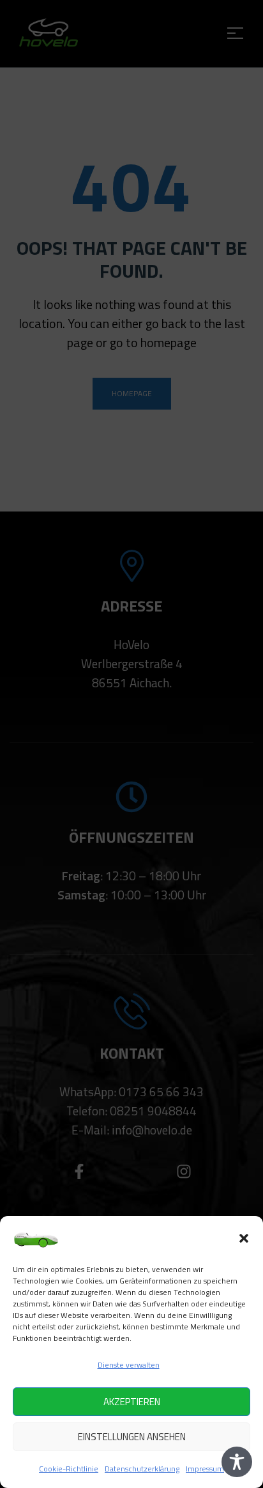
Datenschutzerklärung (142, 1469)
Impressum (205, 1469)
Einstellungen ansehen (132, 1436)
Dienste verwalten (129, 1365)
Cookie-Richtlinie (68, 1469)
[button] (243, 1238)
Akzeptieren (131, 1401)
